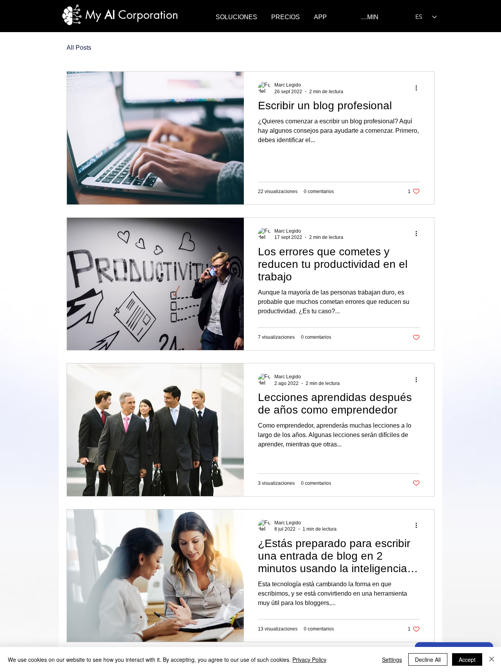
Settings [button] (392, 659)
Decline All (428, 659)
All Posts (79, 47)
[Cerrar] (491, 659)
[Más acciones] (419, 87)
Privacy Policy (309, 659)
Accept (467, 659)
